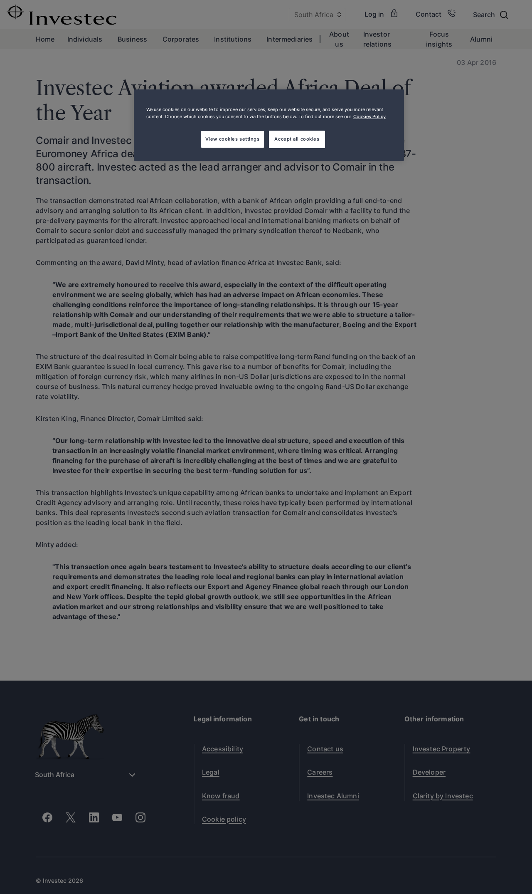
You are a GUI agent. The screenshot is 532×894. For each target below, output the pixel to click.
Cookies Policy (369, 116)
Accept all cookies (296, 139)
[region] (269, 125)
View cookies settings (232, 139)
